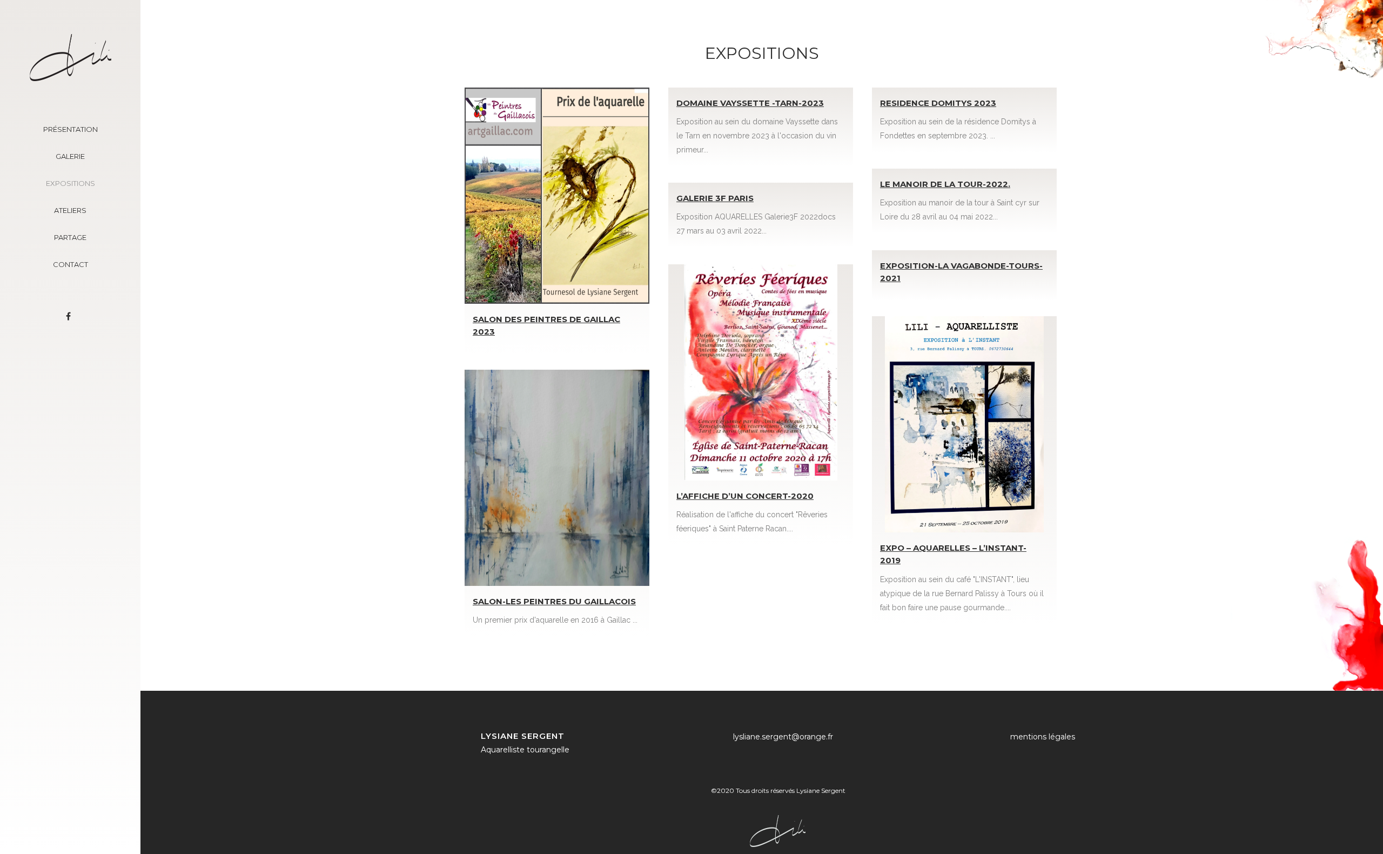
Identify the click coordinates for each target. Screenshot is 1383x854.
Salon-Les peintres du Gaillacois (554, 601)
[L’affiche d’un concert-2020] (760, 372)
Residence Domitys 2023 (938, 103)
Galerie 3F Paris (715, 198)
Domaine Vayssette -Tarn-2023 (750, 103)
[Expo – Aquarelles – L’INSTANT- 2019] (964, 424)
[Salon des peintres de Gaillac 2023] (557, 196)
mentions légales (1042, 737)
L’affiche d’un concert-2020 (745, 496)
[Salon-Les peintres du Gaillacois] (557, 478)
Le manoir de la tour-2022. (945, 184)
